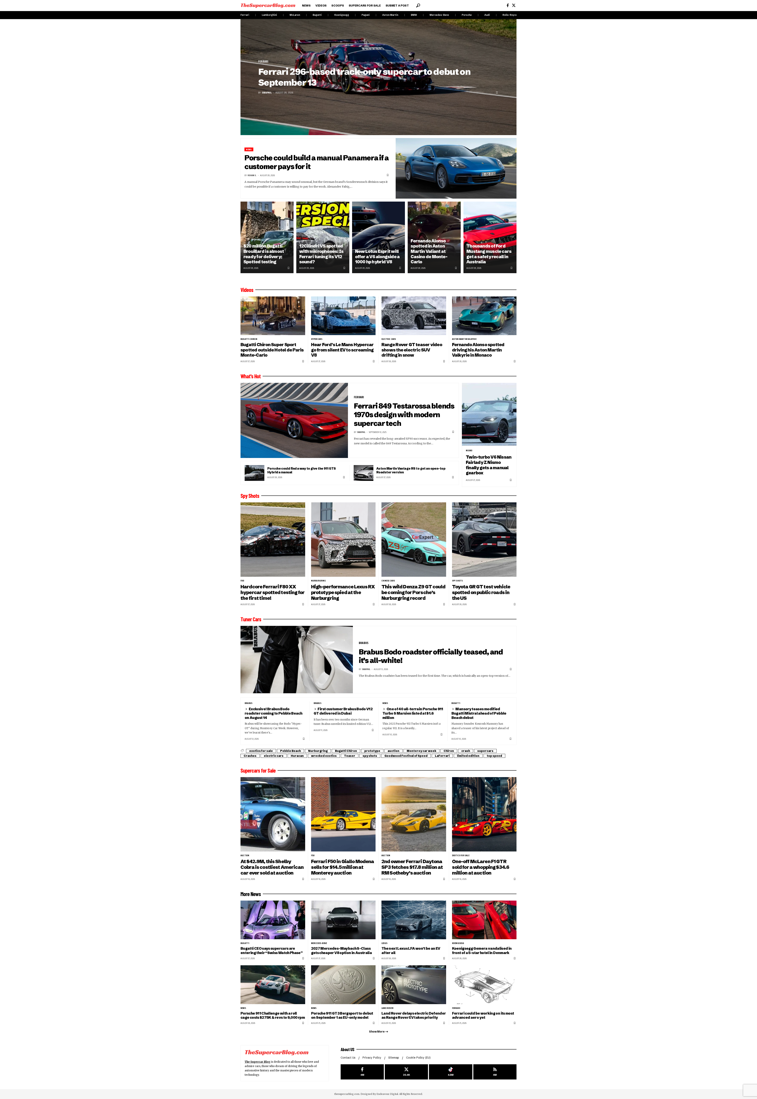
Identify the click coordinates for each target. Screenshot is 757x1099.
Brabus (363, 643)
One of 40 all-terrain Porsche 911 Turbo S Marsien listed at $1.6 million (412, 713)
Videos (247, 290)
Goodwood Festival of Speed (406, 756)
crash (465, 751)
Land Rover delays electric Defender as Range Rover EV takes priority (413, 1015)
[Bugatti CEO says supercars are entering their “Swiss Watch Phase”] (273, 920)
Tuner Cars (251, 619)
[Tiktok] (450, 1071)
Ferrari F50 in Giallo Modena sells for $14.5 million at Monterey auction (342, 867)
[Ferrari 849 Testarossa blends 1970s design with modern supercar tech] (294, 420)
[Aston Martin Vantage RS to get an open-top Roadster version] (363, 473)
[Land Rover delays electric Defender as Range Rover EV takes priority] (413, 984)
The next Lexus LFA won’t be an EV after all (410, 950)
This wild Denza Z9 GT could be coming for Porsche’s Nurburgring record (413, 592)
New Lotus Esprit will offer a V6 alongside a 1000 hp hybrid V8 (377, 256)
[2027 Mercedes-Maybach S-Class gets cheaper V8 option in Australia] (343, 920)
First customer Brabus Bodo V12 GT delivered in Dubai (343, 711)
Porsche (467, 14)
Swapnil (267, 92)
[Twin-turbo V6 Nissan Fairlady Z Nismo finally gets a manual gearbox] (489, 414)
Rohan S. (252, 175)
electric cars (388, 339)
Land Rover (387, 1008)
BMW (414, 14)
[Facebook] (508, 5)
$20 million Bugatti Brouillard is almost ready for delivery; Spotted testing (263, 253)
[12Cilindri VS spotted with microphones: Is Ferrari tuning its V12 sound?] (322, 237)
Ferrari (245, 14)
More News (251, 894)
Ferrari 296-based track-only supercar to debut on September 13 (364, 77)
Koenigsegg (341, 14)
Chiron (449, 751)
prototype (372, 751)
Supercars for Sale (258, 770)
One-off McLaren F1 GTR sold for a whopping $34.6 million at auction (480, 867)
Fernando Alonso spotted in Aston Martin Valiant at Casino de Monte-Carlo (429, 251)
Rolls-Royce (509, 14)
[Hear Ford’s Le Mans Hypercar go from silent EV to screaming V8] (343, 315)
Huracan (297, 756)
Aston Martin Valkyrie (464, 339)
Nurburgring (318, 580)
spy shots (457, 580)
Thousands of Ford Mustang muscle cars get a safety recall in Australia (488, 253)
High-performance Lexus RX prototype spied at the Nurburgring (343, 592)
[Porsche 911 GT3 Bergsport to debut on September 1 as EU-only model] (343, 984)
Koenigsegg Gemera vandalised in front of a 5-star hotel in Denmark (482, 950)
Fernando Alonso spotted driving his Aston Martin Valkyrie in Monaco (478, 350)
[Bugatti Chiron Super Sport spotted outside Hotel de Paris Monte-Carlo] (273, 315)
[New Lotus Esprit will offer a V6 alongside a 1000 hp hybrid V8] (378, 237)
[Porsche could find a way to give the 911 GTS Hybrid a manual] (254, 473)
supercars (485, 751)
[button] (418, 5)
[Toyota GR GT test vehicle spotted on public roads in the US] (484, 539)
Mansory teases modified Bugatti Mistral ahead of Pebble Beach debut (478, 713)
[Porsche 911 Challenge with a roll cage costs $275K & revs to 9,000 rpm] (273, 984)
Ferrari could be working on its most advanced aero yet (483, 1015)
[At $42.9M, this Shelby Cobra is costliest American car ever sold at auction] (273, 814)
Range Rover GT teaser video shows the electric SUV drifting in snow (411, 350)
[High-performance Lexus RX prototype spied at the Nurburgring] (343, 539)
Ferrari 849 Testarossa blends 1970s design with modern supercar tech (404, 414)
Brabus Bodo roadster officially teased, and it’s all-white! (431, 656)
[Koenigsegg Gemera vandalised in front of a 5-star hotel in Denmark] (484, 920)
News (249, 149)
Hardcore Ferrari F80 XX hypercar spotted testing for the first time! (273, 592)
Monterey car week (421, 751)
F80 (242, 580)
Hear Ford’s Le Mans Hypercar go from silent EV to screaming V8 (342, 350)
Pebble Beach (290, 751)
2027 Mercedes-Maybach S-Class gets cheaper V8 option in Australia (341, 950)
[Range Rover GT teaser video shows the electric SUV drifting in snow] (413, 315)
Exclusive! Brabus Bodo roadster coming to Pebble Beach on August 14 (273, 713)
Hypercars (317, 339)
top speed (494, 756)
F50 (313, 855)
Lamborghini (269, 14)
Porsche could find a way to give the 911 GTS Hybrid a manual (301, 470)
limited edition (468, 756)
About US (347, 1049)
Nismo (469, 450)
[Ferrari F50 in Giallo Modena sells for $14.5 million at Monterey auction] (343, 814)
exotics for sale (261, 751)
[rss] (494, 1071)
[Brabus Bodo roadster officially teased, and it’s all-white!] (297, 659)
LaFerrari (442, 756)
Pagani (366, 14)
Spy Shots (250, 495)
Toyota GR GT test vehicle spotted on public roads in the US (481, 592)
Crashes (250, 756)
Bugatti (317, 14)
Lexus (384, 943)
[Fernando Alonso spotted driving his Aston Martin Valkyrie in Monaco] (484, 315)
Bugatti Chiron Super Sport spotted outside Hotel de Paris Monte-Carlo (272, 350)
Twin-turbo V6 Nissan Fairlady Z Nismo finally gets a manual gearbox (488, 465)
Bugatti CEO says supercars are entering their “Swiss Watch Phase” (272, 950)
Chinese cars (388, 580)
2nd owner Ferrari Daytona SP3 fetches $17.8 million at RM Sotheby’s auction (412, 867)
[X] (513, 5)
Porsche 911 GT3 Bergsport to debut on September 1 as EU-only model (342, 1015)
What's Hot (251, 376)
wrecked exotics (324, 756)
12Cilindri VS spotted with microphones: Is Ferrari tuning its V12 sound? (321, 253)
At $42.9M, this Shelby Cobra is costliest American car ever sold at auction (272, 867)
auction (393, 751)
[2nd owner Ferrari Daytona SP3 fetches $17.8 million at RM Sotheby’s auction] (413, 814)
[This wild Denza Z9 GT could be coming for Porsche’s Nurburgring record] (413, 539)
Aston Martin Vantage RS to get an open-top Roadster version (410, 470)
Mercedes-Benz (439, 14)
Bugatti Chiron (249, 339)
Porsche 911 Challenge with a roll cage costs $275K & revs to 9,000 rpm (273, 1015)
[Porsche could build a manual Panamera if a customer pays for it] (456, 168)
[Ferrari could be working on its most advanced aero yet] (484, 984)
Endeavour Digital (387, 1093)
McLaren (295, 14)
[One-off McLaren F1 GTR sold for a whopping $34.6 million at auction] (484, 814)
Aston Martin (390, 14)
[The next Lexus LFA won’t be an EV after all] (413, 920)
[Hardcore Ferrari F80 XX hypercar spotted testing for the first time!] (273, 539)
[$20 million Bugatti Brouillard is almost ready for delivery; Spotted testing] (267, 237)
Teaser (349, 756)
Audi (487, 14)
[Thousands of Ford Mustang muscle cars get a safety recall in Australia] (489, 237)
